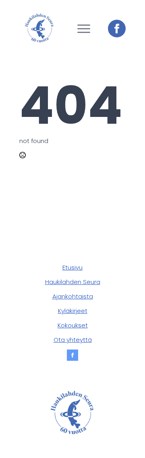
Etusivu (72, 267)
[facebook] (117, 28)
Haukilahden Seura (72, 282)
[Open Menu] (83, 28)
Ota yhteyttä (73, 339)
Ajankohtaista (72, 296)
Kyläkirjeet (72, 311)
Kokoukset (73, 325)
